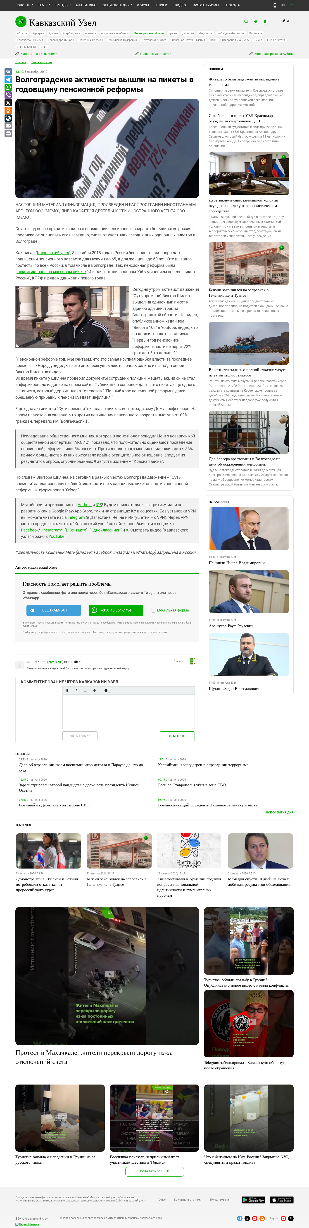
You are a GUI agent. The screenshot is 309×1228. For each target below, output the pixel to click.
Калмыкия (255, 33)
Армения (90, 33)
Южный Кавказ (26, 47)
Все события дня (280, 812)
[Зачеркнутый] (94, 690)
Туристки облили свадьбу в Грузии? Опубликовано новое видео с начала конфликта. (246, 982)
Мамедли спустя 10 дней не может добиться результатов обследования (259, 881)
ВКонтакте (76, 530)
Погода (233, 5)
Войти (284, 21)
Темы (43, 5)
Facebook (30, 530)
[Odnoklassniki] (8, 110)
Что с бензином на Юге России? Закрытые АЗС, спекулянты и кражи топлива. (246, 1159)
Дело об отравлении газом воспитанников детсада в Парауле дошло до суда (81, 767)
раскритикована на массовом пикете (50, 271)
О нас (162, 1199)
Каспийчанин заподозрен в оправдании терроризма (203, 764)
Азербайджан (71, 33)
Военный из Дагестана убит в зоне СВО (54, 805)
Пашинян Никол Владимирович (237, 562)
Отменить (177, 736)
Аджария (38, 33)
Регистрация (79, 735)
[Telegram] (8, 80)
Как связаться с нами (187, 1199)
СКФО (213, 40)
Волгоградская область (149, 33)
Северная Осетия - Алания (188, 40)
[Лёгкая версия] (275, 5)
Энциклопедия (116, 5)
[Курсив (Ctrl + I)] (76, 690)
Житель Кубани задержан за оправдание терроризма (244, 81)
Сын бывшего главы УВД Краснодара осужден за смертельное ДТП (242, 118)
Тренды (61, 5)
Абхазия (22, 33)
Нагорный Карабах (91, 40)
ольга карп (54, 662)
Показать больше (154, 1171)
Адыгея (53, 33)
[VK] (8, 72)
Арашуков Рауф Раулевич (231, 625)
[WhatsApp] (8, 87)
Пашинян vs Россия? (155, 54)
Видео (180, 5)
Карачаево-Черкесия (30, 40)
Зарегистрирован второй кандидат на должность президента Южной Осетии (79, 787)
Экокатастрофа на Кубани (274, 54)
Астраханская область (115, 33)
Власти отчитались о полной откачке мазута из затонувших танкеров (247, 372)
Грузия (173, 33)
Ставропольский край (236, 40)
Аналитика (85, 5)
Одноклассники (105, 530)
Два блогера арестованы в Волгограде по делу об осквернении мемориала (244, 461)
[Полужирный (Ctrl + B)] (67, 690)
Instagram (51, 530)
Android (85, 504)
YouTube (56, 536)
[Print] (8, 134)
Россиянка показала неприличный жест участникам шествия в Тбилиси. (144, 1159)
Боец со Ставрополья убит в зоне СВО (192, 784)
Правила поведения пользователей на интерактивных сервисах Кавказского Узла (110, 1218)
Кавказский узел (53, 252)
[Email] (8, 126)
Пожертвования (220, 1199)
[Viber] (8, 95)
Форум (143, 5)
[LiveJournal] (8, 118)
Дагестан (188, 33)
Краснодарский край (61, 40)
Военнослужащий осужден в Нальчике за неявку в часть (207, 805)
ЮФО (44, 47)
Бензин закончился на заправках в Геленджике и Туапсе (239, 292)
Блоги (161, 5)
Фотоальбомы (206, 5)
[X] (8, 103)
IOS (99, 504)
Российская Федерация (122, 40)
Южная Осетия (276, 40)
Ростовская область (154, 40)
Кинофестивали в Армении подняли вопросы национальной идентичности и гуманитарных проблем (189, 887)
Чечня (258, 40)
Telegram (76, 517)
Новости (23, 5)
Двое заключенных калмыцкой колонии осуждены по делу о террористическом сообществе (243, 205)
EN (292, 5)
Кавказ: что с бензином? (38, 54)
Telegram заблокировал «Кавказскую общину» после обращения (244, 1065)
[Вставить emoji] (105, 690)
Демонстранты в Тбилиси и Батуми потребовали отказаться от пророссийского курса (47, 884)
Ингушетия (206, 33)
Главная (20, 62)
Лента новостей (41, 62)
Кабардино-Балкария (231, 33)
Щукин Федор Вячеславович (234, 688)
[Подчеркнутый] (85, 690)
